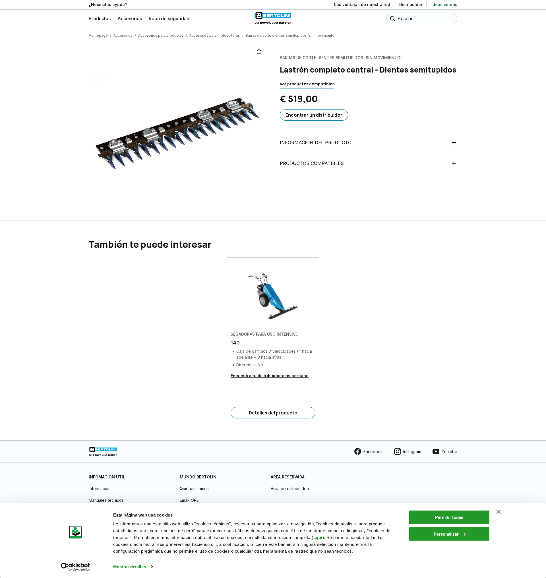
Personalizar (446, 533)
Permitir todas (449, 517)
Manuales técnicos (106, 500)
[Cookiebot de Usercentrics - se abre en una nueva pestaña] (75, 567)
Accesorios (123, 35)
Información (100, 488)
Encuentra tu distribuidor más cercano (270, 375)
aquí (317, 537)
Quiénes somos (194, 488)
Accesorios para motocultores (214, 35)
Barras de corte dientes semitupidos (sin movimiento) (291, 35)
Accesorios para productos (161, 35)
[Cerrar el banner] (498, 512)
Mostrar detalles (129, 566)
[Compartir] (258, 50)
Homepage (98, 35)
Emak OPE (189, 500)
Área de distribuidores (292, 488)
